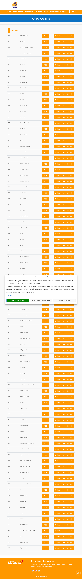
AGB (45, 36)
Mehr (46, 12)
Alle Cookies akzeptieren (17, 300)
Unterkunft (29, 12)
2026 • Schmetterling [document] (41, 576)
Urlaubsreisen (18, 12)
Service (64, 564)
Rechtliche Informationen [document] (43, 561)
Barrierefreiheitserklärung (47, 566)
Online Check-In (61, 36)
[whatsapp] (38, 571)
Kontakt (74, 11)
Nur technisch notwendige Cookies (41, 300)
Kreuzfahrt (38, 12)
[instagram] (35, 571)
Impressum (34, 564)
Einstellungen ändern (64, 300)
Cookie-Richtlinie (10, 295)
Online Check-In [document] (41, 18)
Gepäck (69, 36)
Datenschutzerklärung (45, 564)
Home (8, 12)
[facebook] (32, 571)
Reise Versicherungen (58, 12)
